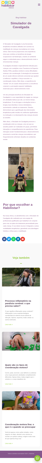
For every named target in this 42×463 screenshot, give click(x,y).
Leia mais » (9, 324)
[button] (4, 239)
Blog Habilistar (21, 17)
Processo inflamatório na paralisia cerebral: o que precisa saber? (18, 303)
